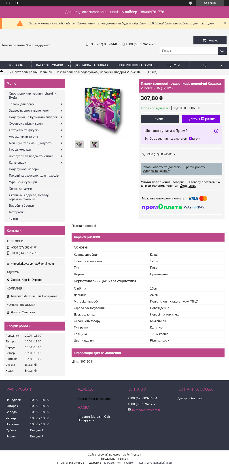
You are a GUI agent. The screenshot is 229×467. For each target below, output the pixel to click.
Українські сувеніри (23, 182)
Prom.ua (136, 454)
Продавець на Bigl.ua (114, 458)
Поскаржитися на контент (119, 462)
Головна (16, 65)
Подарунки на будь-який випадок (33, 117)
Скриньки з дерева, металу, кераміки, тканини (29, 197)
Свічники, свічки (20, 188)
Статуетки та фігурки (24, 130)
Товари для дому (21, 104)
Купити (160, 119)
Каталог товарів (49, 65)
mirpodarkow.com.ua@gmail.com (32, 263)
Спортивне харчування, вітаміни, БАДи (33, 95)
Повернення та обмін (135, 65)
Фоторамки (17, 212)
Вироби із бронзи (21, 205)
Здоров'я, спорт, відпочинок (29, 110)
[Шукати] (222, 51)
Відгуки (174, 65)
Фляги (13, 218)
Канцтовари (17, 162)
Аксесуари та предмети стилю (31, 156)
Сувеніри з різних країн (26, 123)
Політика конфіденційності (155, 462)
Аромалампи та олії (23, 136)
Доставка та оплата (91, 65)
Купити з (193, 119)
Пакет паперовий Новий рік (32, 72)
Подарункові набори (24, 169)
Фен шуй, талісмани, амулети (30, 143)
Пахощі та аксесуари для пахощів (34, 175)
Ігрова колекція (20, 149)
